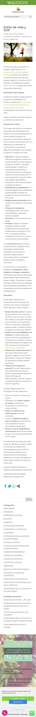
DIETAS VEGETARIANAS (14, 526)
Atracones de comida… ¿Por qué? (17, 600)
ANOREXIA (8, 512)
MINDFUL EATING (11, 542)
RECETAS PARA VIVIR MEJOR (16, 569)
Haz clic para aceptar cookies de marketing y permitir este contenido (18, 651)
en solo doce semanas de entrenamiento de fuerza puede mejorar (17, 104)
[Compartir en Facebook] (5, 486)
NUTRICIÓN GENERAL (12, 37)
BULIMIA (8, 519)
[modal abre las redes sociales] (18, 486)
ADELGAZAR (18, 34)
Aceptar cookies (18, 699)
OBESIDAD (14, 39)
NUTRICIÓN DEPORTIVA (14, 552)
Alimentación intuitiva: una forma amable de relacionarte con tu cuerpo (17, 606)
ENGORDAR (9, 533)
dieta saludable (10, 86)
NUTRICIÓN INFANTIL (13, 559)
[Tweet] (9, 486)
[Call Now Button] (5, 713)
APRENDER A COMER (13, 515)
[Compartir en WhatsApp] (14, 486)
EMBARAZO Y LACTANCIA (15, 529)
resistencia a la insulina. (14, 348)
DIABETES (8, 522)
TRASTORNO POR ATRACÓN (16, 579)
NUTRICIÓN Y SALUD (13, 562)
